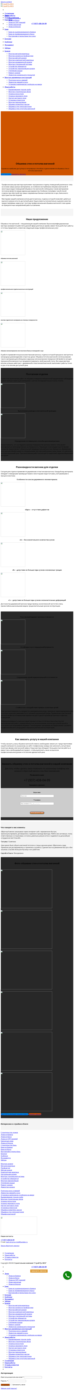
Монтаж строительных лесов (19, 92)
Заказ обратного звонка (10, 1246)
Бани (6, 29)
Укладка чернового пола (17, 96)
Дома (7, 16)
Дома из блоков (14, 27)
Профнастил (5, 1168)
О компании (9, 13)
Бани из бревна (7, 1147)
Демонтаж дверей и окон (18, 82)
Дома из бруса (13, 20)
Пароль (4, 1381)
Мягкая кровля (6, 1170)
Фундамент (9, 45)
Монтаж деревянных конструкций (18, 77)
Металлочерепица (8, 1166)
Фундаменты (6, 1158)
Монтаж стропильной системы (20, 64)
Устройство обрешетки (17, 66)
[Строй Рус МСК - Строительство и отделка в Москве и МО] (7, 5)
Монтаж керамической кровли (20, 62)
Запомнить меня (18, 1385)
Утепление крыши (15, 71)
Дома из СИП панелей (16, 22)
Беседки (8, 39)
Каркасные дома (7, 1141)
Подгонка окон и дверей (17, 80)
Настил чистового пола (17, 98)
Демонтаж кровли (8, 1187)
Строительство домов (9, 1132)
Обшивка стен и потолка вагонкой (21, 109)
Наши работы (10, 15)
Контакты (8, 1259)
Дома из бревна (14, 18)
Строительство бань (9, 1145)
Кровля (7, 51)
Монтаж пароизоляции (17, 102)
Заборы (8, 48)
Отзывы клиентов (11, 1257)
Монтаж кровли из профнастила (20, 56)
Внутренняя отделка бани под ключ (22, 36)
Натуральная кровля (8, 1174)
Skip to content (6, 2)
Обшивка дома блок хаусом (18, 104)
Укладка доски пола (16, 94)
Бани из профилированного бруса (21, 34)
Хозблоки (8, 42)
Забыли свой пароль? (9, 1388)
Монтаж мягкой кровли (17, 58)
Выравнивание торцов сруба (19, 90)
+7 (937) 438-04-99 (39, 23)
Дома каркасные (14, 25)
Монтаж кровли (7, 1164)
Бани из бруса (6, 1149)
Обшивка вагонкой (8, 1214)
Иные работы (10, 87)
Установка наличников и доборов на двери (25, 84)
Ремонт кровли (14, 73)
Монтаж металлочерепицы (18, 54)
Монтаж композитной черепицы (21, 60)
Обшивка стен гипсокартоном (20, 106)
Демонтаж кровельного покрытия (21, 75)
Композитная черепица (10, 1172)
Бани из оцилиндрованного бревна (22, 32)
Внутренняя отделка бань (10, 1152)
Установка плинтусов (16, 100)
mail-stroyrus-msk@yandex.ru (17, 1242)
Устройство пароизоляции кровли (21, 68)
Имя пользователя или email (12, 1377)
